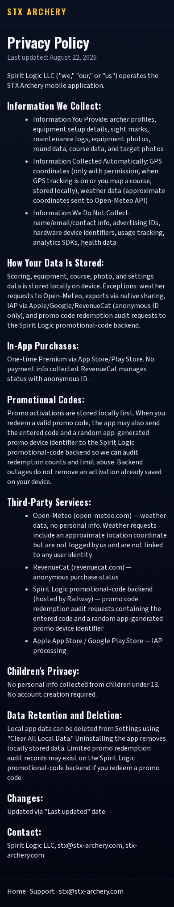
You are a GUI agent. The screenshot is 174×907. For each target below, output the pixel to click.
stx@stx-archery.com (91, 891)
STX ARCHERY (36, 11)
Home (16, 891)
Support (42, 891)
